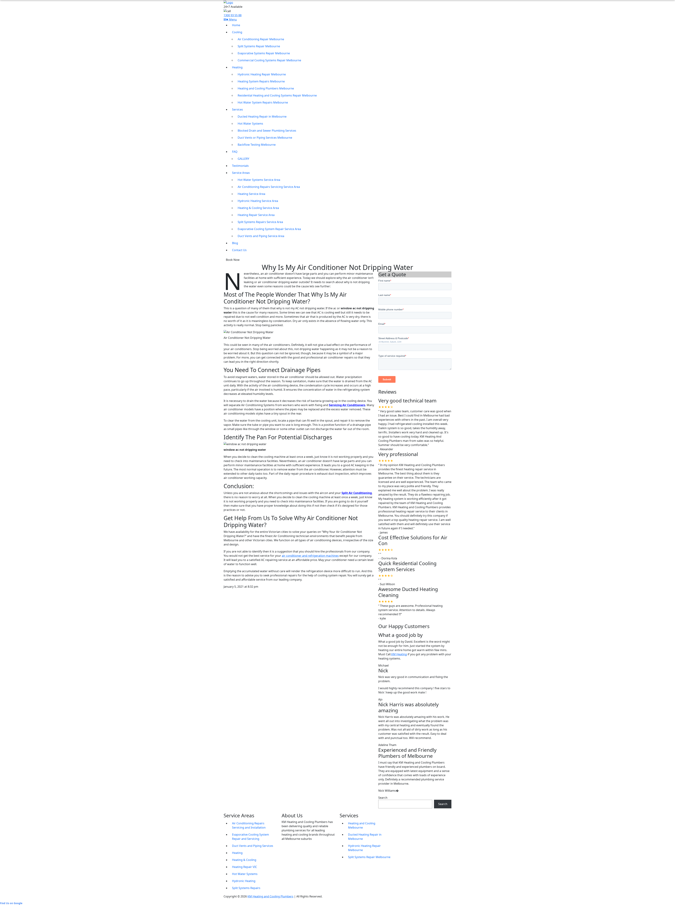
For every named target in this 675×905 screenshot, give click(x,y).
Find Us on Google (11, 903)
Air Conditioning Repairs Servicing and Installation (249, 825)
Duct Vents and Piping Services (252, 846)
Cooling (237, 32)
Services (237, 109)
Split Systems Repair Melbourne (259, 46)
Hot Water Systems (250, 123)
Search (382, 798)
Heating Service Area (251, 194)
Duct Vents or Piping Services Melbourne (265, 138)
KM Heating (399, 654)
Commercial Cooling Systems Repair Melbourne (269, 60)
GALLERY (243, 159)
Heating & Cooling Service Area (258, 208)
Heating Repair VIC (244, 867)
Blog (235, 243)
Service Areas (241, 173)
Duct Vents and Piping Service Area (261, 236)
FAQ (234, 152)
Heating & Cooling (244, 860)
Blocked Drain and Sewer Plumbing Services (267, 130)
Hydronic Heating (243, 881)
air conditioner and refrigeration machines (310, 556)
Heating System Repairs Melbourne (261, 81)
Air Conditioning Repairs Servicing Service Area (269, 187)
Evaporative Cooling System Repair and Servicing (250, 837)
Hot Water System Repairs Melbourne (263, 102)
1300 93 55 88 (233, 15)
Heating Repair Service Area (256, 215)
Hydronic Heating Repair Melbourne (262, 74)
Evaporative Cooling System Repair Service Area (269, 229)
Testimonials (240, 166)
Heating (237, 67)
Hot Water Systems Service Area (259, 180)
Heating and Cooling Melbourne (361, 825)
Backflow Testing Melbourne (257, 145)
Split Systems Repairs (246, 888)
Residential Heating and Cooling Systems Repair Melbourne (277, 95)
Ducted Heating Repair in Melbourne (262, 116)
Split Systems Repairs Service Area (260, 222)
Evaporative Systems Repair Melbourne (264, 53)
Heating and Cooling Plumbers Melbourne (266, 88)
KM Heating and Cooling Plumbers (270, 896)
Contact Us (239, 250)
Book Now (233, 260)
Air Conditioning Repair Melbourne (261, 39)
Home (236, 25)
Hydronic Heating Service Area (258, 201)
